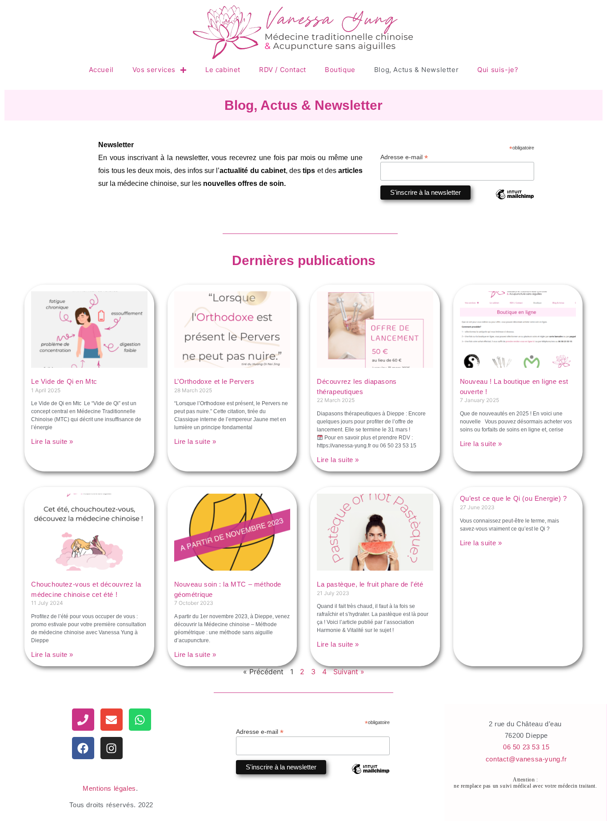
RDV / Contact (282, 69)
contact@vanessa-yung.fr (526, 759)
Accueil (101, 69)
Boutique (340, 69)
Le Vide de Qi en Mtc (64, 381)
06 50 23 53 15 (526, 747)
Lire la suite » (52, 441)
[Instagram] (111, 748)
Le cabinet (222, 69)
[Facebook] (83, 748)
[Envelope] (111, 719)
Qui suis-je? (497, 69)
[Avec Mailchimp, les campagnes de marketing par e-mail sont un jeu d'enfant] (514, 201)
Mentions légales (109, 788)
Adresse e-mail (404, 157)
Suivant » (348, 671)
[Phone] (83, 719)
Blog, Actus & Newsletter (416, 69)
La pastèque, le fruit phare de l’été (370, 584)
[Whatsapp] (140, 719)
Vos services (154, 69)
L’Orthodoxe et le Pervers (214, 381)
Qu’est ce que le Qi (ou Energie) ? (513, 498)
